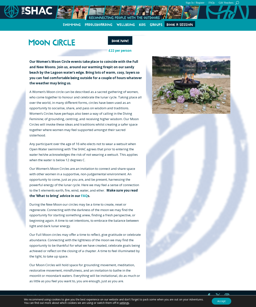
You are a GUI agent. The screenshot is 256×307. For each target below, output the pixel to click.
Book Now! (120, 40)
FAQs (212, 2)
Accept (221, 301)
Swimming (72, 24)
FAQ (84, 196)
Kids (142, 24)
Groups (156, 24)
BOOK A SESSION (180, 24)
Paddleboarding (98, 24)
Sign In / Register (195, 2)
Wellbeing (126, 24)
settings (124, 303)
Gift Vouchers (226, 2)
